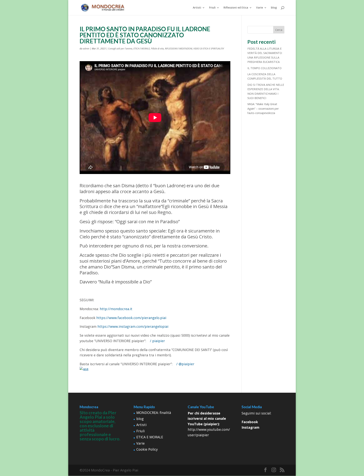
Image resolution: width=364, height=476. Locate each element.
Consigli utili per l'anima (120, 48)
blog (274, 7)
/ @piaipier (185, 364)
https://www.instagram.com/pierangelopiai (132, 326)
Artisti (197, 7)
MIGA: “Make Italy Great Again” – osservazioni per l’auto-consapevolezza (263, 108)
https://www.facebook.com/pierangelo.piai (131, 317)
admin (86, 48)
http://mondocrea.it (116, 309)
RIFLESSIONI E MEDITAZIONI (178, 48)
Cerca (278, 30)
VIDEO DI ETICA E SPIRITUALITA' (208, 48)
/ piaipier (158, 341)
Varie (259, 7)
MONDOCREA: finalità (153, 412)
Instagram (250, 427)
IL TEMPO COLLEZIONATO (264, 68)
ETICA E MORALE (141, 48)
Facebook (250, 422)
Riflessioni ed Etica (236, 7)
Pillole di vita (157, 48)
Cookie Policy (147, 449)
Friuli (212, 7)
